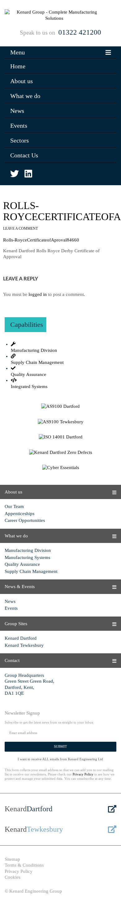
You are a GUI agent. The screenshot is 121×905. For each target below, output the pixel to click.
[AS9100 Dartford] (60, 406)
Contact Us (24, 155)
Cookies (12, 877)
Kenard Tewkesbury (24, 645)
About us (21, 81)
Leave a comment (20, 228)
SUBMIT (60, 746)
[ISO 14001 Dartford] (60, 437)
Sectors (19, 140)
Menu (17, 52)
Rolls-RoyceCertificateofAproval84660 (41, 239)
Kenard (28, 809)
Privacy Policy (83, 774)
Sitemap (12, 859)
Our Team (14, 506)
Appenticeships (19, 513)
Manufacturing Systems (27, 557)
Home (17, 66)
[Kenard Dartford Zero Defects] (60, 453)
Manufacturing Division (28, 550)
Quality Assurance (22, 564)
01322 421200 (79, 32)
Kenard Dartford (21, 638)
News (17, 110)
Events (18, 125)
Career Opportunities (25, 520)
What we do (25, 95)
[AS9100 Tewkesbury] (60, 422)
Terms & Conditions (24, 865)
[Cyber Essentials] (60, 468)
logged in (38, 294)
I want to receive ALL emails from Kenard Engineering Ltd (60, 759)
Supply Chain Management (31, 571)
